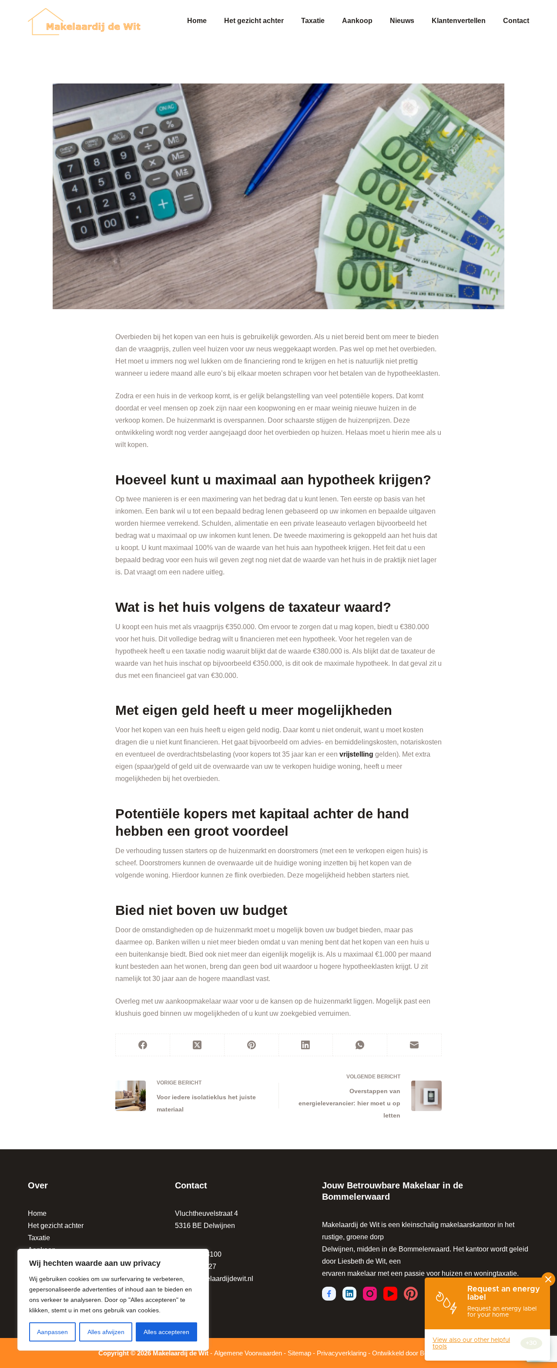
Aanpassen (52, 1331)
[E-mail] (414, 1045)
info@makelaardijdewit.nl (214, 1278)
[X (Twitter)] (197, 1045)
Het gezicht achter (254, 20)
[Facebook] (143, 1045)
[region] (113, 1300)
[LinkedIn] (306, 1045)
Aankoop (357, 20)
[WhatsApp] (360, 1045)
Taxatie (313, 20)
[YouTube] (390, 1294)
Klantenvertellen (459, 20)
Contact (516, 20)
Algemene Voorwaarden (248, 1353)
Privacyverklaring (341, 1353)
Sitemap (299, 1353)
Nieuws (402, 20)
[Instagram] (370, 1294)
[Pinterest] (252, 1045)
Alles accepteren (166, 1331)
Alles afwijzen (105, 1331)
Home (197, 20)
